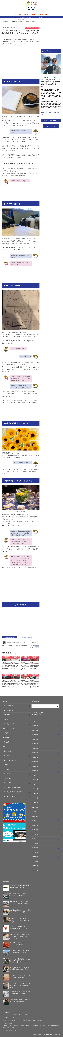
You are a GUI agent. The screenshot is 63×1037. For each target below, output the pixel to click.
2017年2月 (35, 870)
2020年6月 (35, 748)
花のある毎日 (8, 751)
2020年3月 (35, 761)
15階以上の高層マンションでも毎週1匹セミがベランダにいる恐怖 (19, 911)
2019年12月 (35, 775)
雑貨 (5, 746)
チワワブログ (8, 769)
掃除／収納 (7, 714)
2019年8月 (35, 793)
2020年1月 (35, 770)
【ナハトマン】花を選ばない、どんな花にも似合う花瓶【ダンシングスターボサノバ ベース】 (19, 960)
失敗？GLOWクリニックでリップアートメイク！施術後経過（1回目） (19, 951)
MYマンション (18, 14)
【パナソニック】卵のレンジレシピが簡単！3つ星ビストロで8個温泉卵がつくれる (19, 985)
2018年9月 (35, 825)
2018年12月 (35, 811)
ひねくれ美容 (8, 783)
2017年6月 (35, 857)
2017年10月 (35, 838)
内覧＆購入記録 (8, 710)
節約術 (6, 764)
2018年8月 (35, 829)
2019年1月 (35, 807)
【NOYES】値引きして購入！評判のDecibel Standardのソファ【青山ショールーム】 (19, 903)
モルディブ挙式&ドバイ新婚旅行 (13, 792)
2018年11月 (35, 816)
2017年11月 (35, 834)
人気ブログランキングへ (47, 112)
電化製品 (6, 742)
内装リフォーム (8, 733)
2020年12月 (35, 730)
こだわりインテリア (25, 14)
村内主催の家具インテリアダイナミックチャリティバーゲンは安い (19, 894)
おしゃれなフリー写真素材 (43, 14)
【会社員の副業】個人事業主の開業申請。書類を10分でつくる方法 (19, 992)
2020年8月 (35, 739)
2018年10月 (35, 820)
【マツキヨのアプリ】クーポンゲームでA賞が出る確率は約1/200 (19, 886)
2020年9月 (35, 734)
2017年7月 (35, 852)
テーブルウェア (8, 737)
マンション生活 (8, 705)
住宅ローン (7, 719)
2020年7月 (35, 743)
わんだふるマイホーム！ (45, 1034)
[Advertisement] (20, 62)
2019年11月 (35, 780)
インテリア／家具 (9, 728)
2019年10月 (35, 784)
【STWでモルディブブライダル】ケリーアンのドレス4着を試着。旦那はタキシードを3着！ (19, 936)
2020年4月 (35, 757)
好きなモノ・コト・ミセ (11, 760)
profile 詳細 (53, 107)
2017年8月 (35, 847)
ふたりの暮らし (33, 14)
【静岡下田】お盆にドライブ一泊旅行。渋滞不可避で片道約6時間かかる (19, 968)
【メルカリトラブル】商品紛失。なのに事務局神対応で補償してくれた (19, 927)
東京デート (7, 773)
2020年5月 (35, 752)
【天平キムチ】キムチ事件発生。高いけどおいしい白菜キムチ (19, 943)
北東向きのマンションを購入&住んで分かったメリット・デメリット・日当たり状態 (19, 920)
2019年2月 (35, 802)
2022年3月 (35, 725)
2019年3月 (35, 798)
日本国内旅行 (8, 778)
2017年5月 (35, 861)
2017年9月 (35, 843)
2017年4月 (35, 866)
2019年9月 (35, 789)
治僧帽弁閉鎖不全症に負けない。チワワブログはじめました (31, 17)
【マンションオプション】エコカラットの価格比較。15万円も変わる (19, 976)
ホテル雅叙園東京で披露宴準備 (10, 637)
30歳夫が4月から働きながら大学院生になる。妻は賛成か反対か (19, 1000)
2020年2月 (35, 766)
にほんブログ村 (36, 714)
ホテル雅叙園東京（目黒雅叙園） (26, 637)
